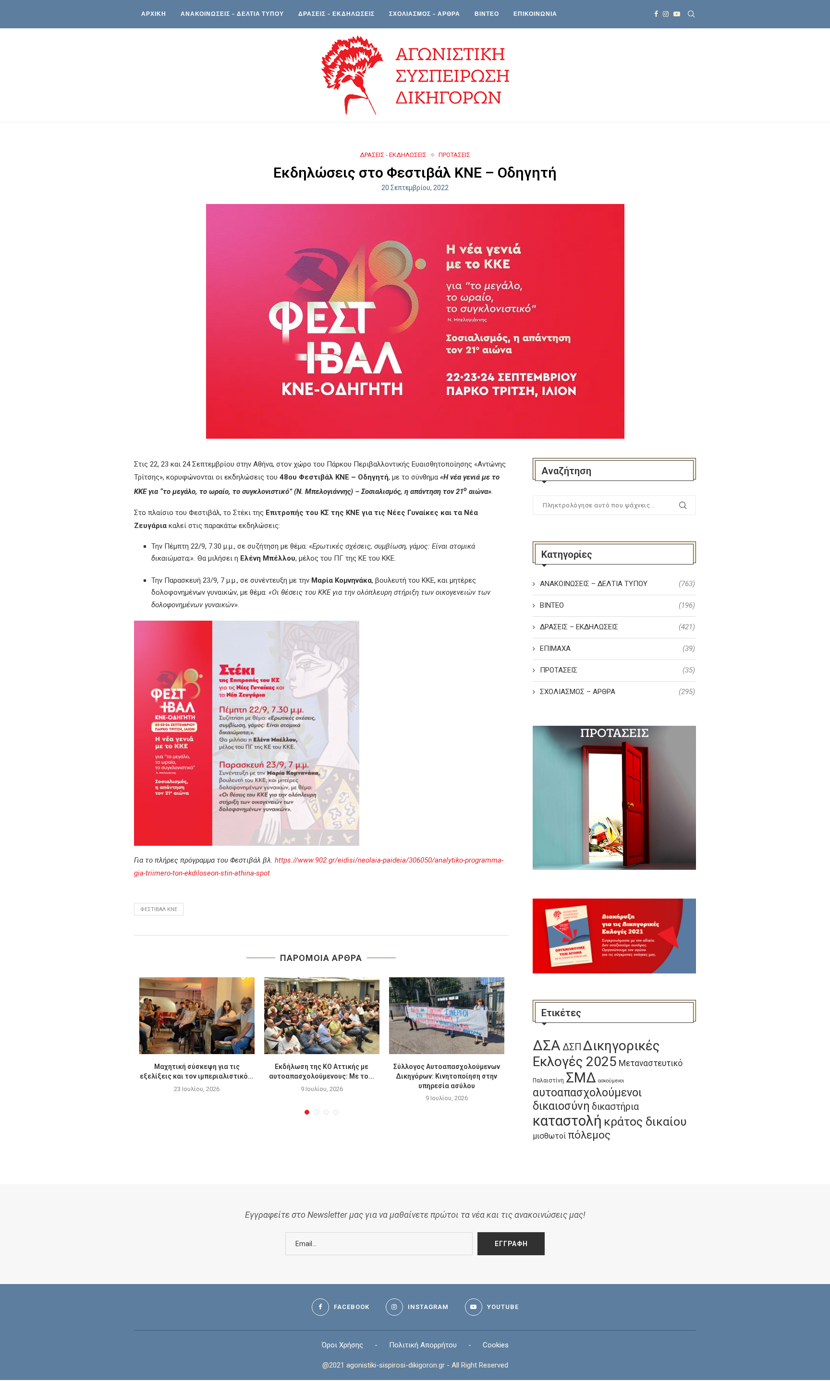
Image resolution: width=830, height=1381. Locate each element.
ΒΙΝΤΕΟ (487, 13)
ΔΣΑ (547, 1045)
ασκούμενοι (611, 1081)
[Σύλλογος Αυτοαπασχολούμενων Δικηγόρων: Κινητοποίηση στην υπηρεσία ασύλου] (446, 1015)
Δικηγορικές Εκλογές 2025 (596, 1053)
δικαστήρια (615, 1106)
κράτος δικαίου (645, 1122)
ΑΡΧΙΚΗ (153, 13)
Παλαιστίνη (548, 1080)
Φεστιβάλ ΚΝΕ (158, 909)
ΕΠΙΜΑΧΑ (617, 648)
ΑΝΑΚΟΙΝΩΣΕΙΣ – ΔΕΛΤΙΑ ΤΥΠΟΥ (232, 13)
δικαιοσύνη (561, 1106)
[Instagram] (666, 14)
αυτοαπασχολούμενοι (587, 1092)
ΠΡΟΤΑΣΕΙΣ (454, 154)
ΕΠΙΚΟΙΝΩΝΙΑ (535, 13)
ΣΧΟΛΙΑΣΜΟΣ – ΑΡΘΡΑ (424, 13)
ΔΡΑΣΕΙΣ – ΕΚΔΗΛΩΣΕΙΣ (336, 13)
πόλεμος (589, 1135)
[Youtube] (676, 14)
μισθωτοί (549, 1136)
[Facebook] (656, 14)
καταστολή (567, 1121)
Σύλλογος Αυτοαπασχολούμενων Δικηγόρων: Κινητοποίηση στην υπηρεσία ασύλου (446, 1076)
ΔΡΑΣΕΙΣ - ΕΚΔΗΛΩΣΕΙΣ (393, 154)
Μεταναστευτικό (651, 1063)
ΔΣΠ (571, 1047)
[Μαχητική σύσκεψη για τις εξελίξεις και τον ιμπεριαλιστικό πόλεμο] (197, 1015)
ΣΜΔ (581, 1077)
